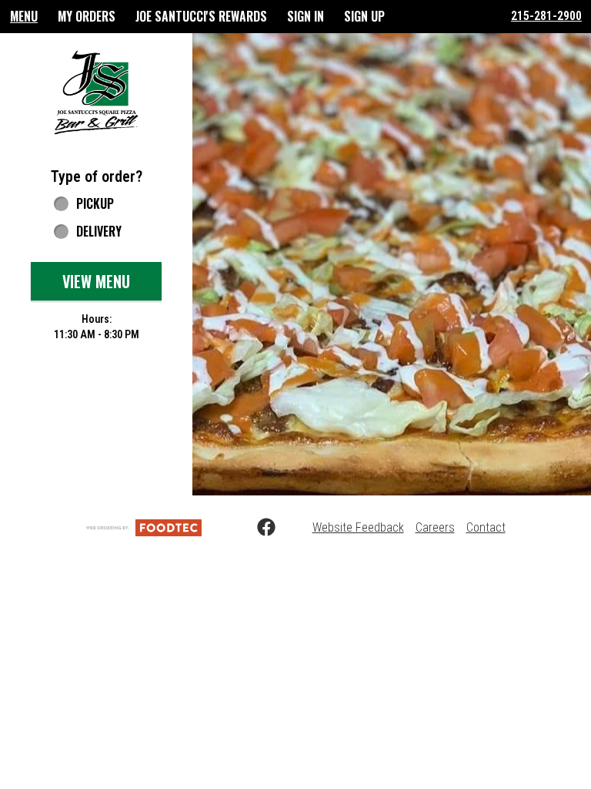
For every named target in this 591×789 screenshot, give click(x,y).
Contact (486, 527)
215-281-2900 (546, 15)
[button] (96, 92)
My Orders (86, 16)
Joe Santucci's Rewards (201, 16)
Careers (435, 527)
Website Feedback (358, 527)
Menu (24, 16)
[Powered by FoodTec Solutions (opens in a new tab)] (144, 527)
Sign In (305, 16)
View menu (96, 281)
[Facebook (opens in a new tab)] (257, 528)
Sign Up (364, 16)
